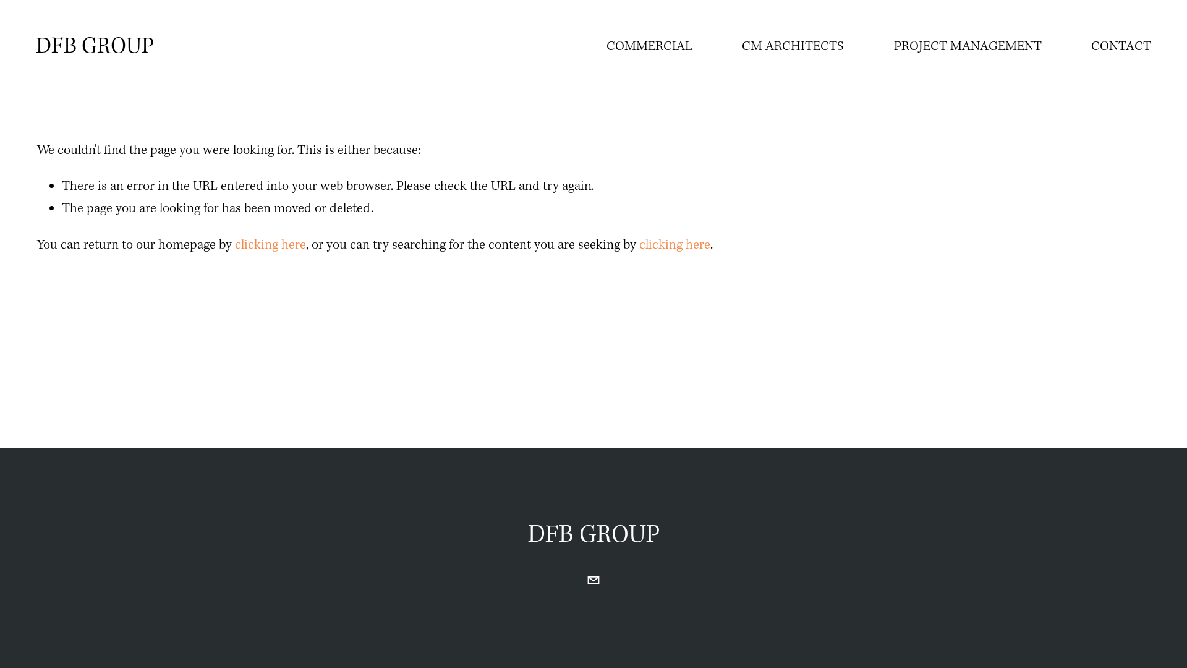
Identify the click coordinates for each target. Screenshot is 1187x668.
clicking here (270, 245)
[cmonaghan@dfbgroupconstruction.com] (593, 580)
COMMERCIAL (649, 47)
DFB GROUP (95, 47)
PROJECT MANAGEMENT (968, 47)
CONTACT (1121, 47)
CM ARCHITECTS (793, 47)
